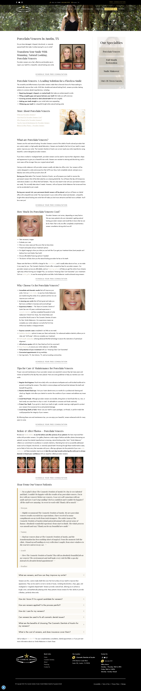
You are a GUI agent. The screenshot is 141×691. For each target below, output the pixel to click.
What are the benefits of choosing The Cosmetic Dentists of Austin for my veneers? (48, 624)
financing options (53, 269)
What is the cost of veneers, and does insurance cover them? (45, 632)
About (45, 662)
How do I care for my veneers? (32, 611)
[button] (118, 2)
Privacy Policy (115, 684)
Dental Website (44, 684)
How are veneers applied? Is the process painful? (40, 605)
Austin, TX (76, 2)
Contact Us (47, 667)
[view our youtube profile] (19, 2)
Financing (46, 664)
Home (45, 657)
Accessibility (97, 684)
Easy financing (24, 347)
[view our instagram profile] (22, 2)
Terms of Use (106, 684)
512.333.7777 (31, 639)
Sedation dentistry (25, 333)
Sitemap (123, 684)
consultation (52, 263)
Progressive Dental (57, 684)
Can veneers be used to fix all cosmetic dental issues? (42, 617)
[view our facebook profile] (16, 2)
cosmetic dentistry (25, 312)
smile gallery (27, 274)
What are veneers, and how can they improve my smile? (42, 575)
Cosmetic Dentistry (49, 660)
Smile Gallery (33, 293)
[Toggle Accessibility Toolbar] (4, 687)
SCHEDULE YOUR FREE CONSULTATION (51, 74)
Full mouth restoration (26, 339)
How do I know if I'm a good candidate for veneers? (41, 599)
